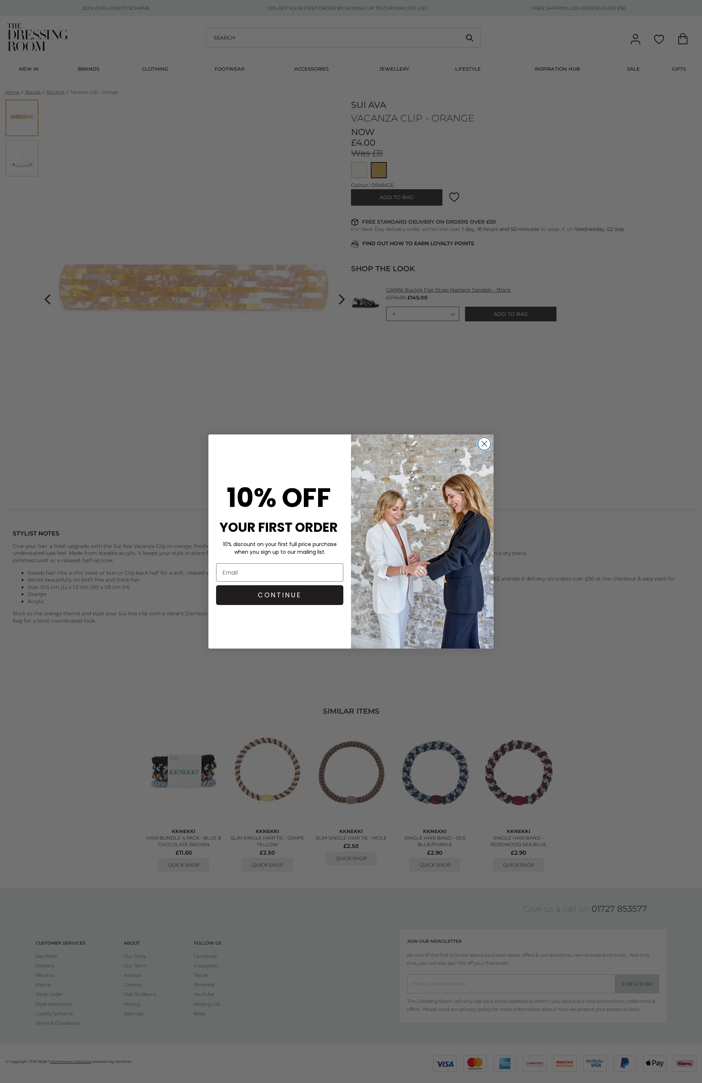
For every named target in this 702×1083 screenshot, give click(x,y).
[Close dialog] (484, 443)
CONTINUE (280, 595)
